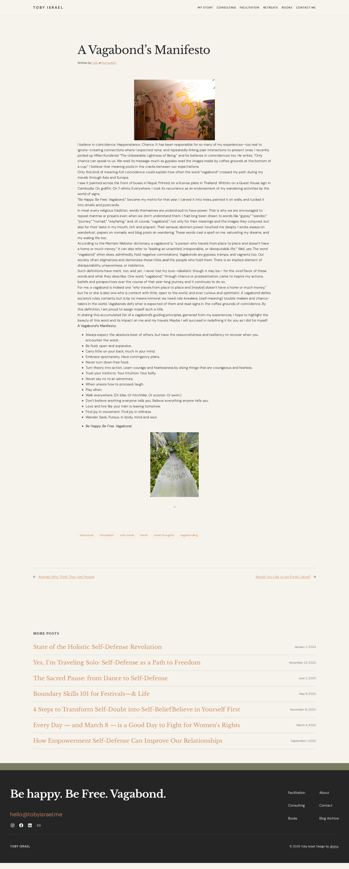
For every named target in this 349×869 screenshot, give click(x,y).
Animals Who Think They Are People (66, 577)
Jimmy (334, 846)
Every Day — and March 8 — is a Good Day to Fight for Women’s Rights (136, 725)
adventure (87, 535)
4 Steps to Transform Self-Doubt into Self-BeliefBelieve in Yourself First (136, 709)
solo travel (127, 535)
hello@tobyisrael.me (36, 814)
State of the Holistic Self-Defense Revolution (97, 647)
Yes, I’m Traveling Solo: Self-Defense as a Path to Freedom (117, 662)
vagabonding (189, 535)
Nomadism (109, 63)
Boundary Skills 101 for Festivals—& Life (91, 693)
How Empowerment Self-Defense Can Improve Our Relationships (128, 740)
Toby (95, 63)
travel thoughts (163, 535)
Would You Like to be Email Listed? (283, 577)
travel (143, 535)
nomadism (107, 535)
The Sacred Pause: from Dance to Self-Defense (100, 678)
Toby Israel (48, 7)
